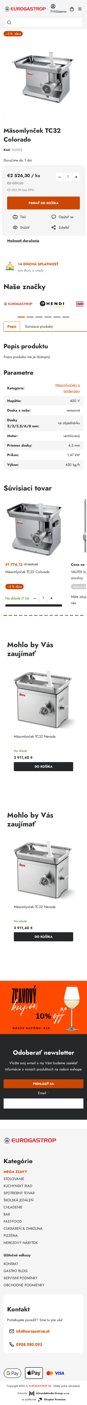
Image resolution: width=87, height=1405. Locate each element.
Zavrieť (53, 233)
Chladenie (13, 1207)
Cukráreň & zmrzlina (23, 1228)
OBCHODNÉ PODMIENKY (24, 1285)
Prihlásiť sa (43, 1084)
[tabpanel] (18, 303)
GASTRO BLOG (15, 1270)
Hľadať (9, 22)
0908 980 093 (29, 1344)
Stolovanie (14, 1178)
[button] (51, 598)
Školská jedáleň (18, 1200)
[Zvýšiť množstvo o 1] (76, 176)
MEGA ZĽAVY (15, 1171)
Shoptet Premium (55, 1399)
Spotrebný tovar (19, 1193)
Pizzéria (11, 1235)
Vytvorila (43, 1393)
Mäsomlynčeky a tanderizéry (67, 388)
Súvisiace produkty (39, 326)
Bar (7, 1214)
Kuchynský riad (18, 1185)
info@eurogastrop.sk (33, 1331)
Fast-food (13, 1221)
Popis (11, 326)
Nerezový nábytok (21, 1242)
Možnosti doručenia (23, 240)
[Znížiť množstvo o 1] (59, 176)
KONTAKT (11, 1263)
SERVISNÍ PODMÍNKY (20, 1278)
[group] (43, 720)
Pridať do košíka (43, 203)
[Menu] (80, 9)
